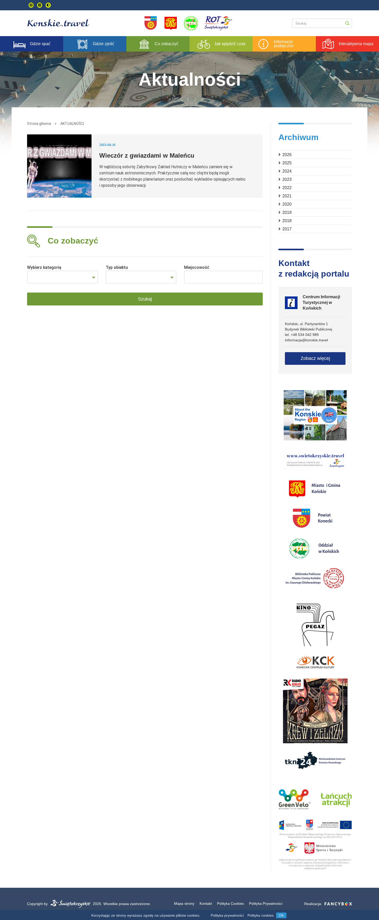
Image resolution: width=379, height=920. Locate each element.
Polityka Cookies (230, 903)
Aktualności (72, 124)
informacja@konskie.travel (306, 340)
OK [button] (281, 915)
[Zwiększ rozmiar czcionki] (31, 5)
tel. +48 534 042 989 (302, 335)
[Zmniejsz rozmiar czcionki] (39, 5)
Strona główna (39, 124)
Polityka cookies (261, 915)
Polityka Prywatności (265, 903)
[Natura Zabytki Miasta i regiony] (62, 277)
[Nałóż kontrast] (48, 5)
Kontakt (206, 903)
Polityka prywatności (227, 915)
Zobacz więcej (315, 358)
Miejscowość (196, 267)
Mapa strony (184, 903)
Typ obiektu (117, 267)
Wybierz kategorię (44, 267)
